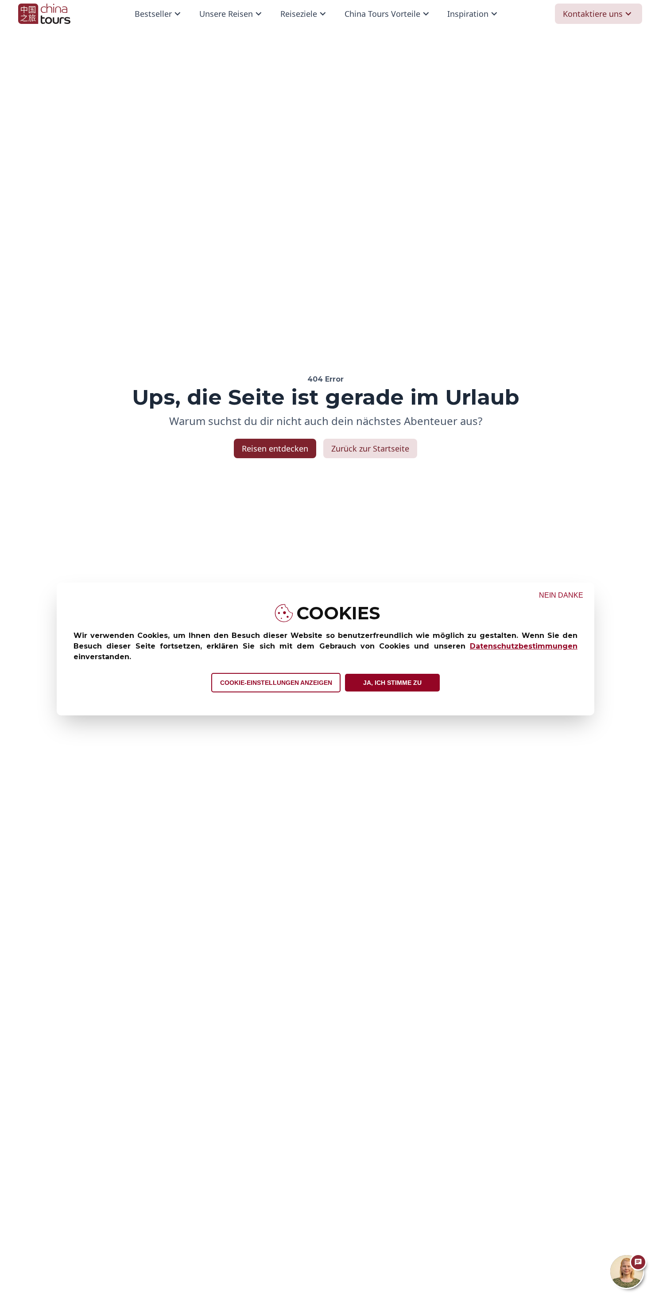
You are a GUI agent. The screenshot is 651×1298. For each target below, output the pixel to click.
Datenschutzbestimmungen (523, 646)
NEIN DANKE (561, 595)
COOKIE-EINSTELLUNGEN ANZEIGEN (276, 682)
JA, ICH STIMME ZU (392, 682)
